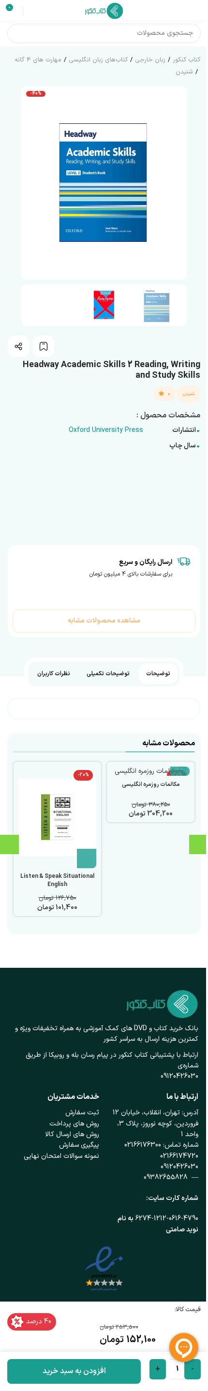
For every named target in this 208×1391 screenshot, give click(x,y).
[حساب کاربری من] (32, 11)
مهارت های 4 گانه (38, 60)
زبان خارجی (150, 60)
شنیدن (184, 72)
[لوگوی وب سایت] (104, 10)
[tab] (158, 674)
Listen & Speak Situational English (57, 880)
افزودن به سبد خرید (74, 1371)
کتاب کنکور (186, 60)
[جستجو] (17, 33)
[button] (177, 182)
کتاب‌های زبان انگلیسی (98, 60)
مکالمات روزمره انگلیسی (151, 784)
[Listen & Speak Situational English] (57, 817)
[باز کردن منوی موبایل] (197, 11)
